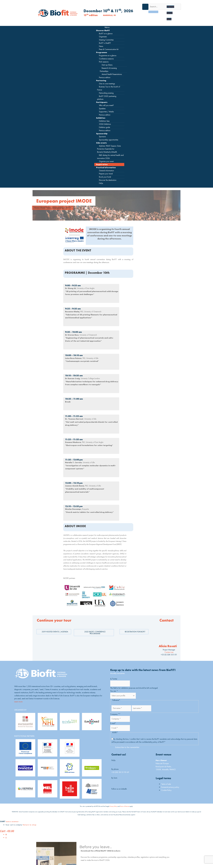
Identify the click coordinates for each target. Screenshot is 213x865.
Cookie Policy (166, 790)
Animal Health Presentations (112, 74)
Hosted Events (46, 208)
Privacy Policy (113, 806)
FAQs (101, 183)
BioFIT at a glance (105, 33)
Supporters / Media (106, 111)
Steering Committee (106, 40)
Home (36, 208)
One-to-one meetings (107, 83)
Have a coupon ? (12, 821)
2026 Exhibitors (105, 124)
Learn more (18, 701)
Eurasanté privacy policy (170, 787)
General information (106, 170)
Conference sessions (106, 58)
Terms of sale (166, 784)
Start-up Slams (107, 65)
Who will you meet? (106, 105)
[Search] (153, 12)
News (101, 46)
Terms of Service (124, 806)
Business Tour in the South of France (108, 88)
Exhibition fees (104, 121)
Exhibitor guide (104, 127)
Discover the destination (107, 180)
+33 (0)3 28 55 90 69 (120, 772)
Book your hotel (105, 177)
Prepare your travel (106, 173)
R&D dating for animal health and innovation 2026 (110, 156)
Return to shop (29, 825)
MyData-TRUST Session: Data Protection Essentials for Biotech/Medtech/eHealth (109, 149)
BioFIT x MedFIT (105, 43)
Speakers (102, 108)
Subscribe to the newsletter (127, 747)
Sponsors (102, 136)
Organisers (103, 36)
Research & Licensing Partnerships (108, 69)
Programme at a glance (107, 55)
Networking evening (106, 93)
